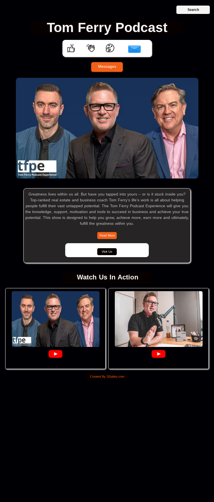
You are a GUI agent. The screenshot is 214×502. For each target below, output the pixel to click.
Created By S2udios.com (107, 376)
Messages (107, 66)
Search (193, 10)
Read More (107, 235)
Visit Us (107, 251)
